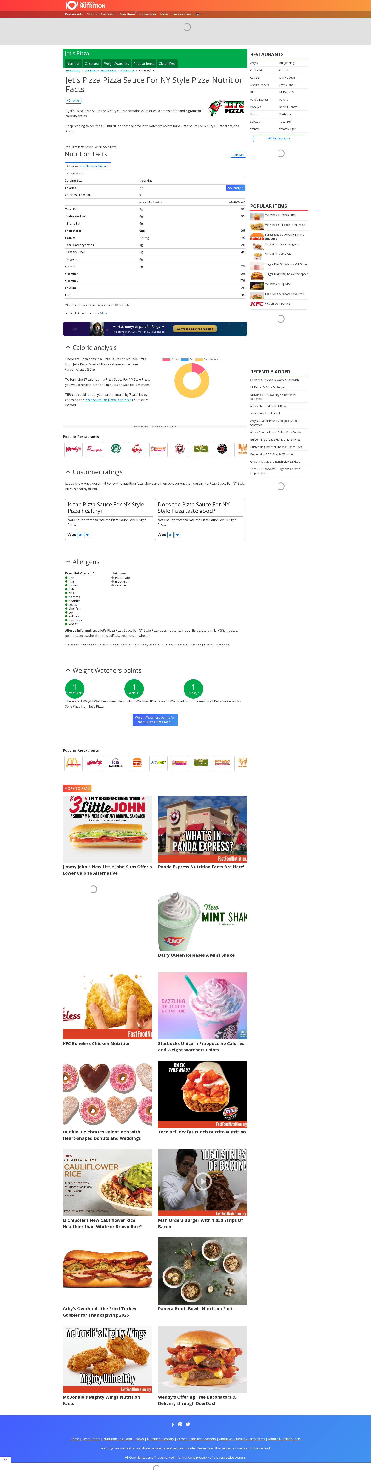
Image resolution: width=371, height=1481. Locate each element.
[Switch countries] (199, 14)
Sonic (253, 114)
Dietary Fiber (75, 252)
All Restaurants (279, 138)
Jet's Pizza (103, 313)
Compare (238, 154)
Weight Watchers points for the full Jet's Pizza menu (155, 719)
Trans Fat (73, 223)
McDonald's (286, 92)
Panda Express (259, 99)
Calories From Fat (77, 195)
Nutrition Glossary (160, 1439)
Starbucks (285, 114)
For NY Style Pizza (86, 166)
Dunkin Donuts (259, 85)
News (164, 14)
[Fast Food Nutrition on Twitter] (187, 1424)
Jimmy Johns (287, 85)
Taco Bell (285, 121)
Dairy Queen (287, 77)
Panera (283, 99)
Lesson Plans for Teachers (196, 1439)
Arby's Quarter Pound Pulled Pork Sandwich (277, 432)
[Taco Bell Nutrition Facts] (116, 763)
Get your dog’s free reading (195, 329)
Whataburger (287, 129)
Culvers (254, 77)
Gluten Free (147, 14)
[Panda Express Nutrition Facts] (180, 449)
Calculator (92, 64)
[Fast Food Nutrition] (85, 5)
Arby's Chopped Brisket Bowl (268, 406)
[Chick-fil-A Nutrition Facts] (95, 449)
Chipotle (284, 70)
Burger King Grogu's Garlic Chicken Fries (275, 439)
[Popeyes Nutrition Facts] (222, 763)
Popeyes (255, 107)
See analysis (235, 188)
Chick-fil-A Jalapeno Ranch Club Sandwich (275, 461)
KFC (252, 92)
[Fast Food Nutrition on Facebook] (172, 1424)
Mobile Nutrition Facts (284, 1439)
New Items (127, 14)
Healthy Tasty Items (250, 1439)
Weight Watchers (116, 64)
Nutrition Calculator (101, 14)
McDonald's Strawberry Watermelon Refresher (273, 397)
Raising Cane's (288, 107)
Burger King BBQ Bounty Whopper (272, 454)
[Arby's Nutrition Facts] (137, 449)
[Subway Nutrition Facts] (158, 763)
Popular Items (144, 64)
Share (75, 101)
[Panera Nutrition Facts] (201, 449)
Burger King (286, 63)
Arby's (254, 63)
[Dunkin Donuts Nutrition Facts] (158, 449)
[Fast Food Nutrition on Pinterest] (180, 1424)
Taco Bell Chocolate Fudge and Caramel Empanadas (275, 471)
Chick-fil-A (256, 70)
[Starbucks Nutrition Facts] (116, 449)
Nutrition (73, 64)
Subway (255, 121)
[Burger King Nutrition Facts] (137, 763)
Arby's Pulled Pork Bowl (265, 413)
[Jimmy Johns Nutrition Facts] (222, 449)
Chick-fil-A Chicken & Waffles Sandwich (274, 380)
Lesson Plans (181, 14)
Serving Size (74, 180)
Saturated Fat (76, 216)
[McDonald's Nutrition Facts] (73, 763)
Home (74, 1439)
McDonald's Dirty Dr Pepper (267, 387)
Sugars (71, 259)
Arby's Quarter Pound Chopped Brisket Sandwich (274, 423)
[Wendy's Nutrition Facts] (73, 449)
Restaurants (74, 14)
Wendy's (255, 129)
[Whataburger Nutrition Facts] (243, 449)
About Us (226, 1439)
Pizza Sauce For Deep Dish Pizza (108, 400)
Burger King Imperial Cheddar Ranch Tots (276, 447)
